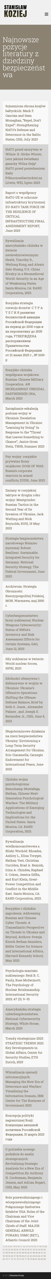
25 (15, 1249)
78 (28, 1259)
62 (28, 1256)
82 (39, 1259)
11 (21, 1246)
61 (25, 1256)
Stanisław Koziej (17, 1275)
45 (25, 1253)
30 (28, 1249)
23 (9, 1249)
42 (17, 1253)
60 (23, 1256)
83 (42, 1259)
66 (39, 1256)
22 (6, 1249)
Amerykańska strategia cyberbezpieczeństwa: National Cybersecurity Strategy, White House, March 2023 (23, 1018)
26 (17, 1249)
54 (6, 1256)
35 (42, 1249)
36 (45, 1249)
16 (35, 1246)
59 (20, 1256)
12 (24, 1246)
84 (45, 1259)
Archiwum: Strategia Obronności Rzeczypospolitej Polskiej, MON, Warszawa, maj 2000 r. (24, 595)
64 (34, 1256)
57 (15, 1256)
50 (39, 1253)
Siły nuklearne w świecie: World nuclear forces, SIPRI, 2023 (24, 663)
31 (31, 1249)
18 (40, 1246)
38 (6, 1253)
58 (17, 1256)
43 (20, 1253)
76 (23, 1259)
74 (17, 1259)
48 (34, 1253)
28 (23, 1249)
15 (32, 1246)
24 (12, 1249)
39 (9, 1253)
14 (29, 1246)
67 (42, 1256)
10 (18, 1246)
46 (28, 1253)
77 (25, 1259)
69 (4, 1259)
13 (27, 1246)
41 (15, 1253)
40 (12, 1253)
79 (31, 1259)
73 (15, 1259)
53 (4, 1256)
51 (42, 1253)
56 (12, 1256)
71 (9, 1259)
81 (36, 1259)
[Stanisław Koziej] (15, 11)
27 (20, 1249)
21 (4, 1249)
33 (36, 1249)
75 (20, 1259)
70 (6, 1259)
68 (45, 1256)
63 (31, 1256)
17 (37, 1246)
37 (4, 1253)
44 (23, 1253)
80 (34, 1259)
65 (36, 1256)
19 (43, 1246)
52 (45, 1253)
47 (31, 1253)
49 (36, 1253)
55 (9, 1256)
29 (25, 1249)
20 (46, 1246)
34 (39, 1249)
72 (12, 1259)
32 (34, 1249)
